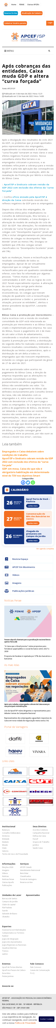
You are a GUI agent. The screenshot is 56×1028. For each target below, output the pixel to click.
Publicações (7, 885)
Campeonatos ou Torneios (13, 933)
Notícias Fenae (12, 600)
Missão (5, 845)
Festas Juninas (7, 976)
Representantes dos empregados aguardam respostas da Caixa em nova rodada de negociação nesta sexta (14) (28, 719)
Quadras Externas (9, 948)
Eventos (6, 963)
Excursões (6, 973)
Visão (4, 848)
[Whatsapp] (33, 482)
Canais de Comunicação (40, 970)
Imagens (16, 582)
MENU (10, 50)
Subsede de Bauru (9, 913)
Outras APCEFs (33, 4)
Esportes (6, 926)
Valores (5, 851)
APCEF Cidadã (25, 867)
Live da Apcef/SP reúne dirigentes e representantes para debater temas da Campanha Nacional (27, 711)
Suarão (5, 910)
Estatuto (5, 842)
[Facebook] (23, 482)
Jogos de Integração (10, 939)
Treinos (5, 951)
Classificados (25, 876)
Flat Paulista (7, 907)
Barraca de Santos (9, 898)
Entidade (5, 839)
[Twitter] (28, 482)
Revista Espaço (20, 559)
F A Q (32, 973)
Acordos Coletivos (40, 830)
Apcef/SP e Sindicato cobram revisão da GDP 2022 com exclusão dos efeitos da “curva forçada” (28, 187)
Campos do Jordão (10, 901)
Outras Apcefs (8, 882)
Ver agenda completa (45, 548)
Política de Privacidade (25, 1023)
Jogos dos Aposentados (12, 942)
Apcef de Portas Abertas (12, 967)
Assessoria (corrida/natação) (14, 930)
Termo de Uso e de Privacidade (15, 854)
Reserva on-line (26, 882)
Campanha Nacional (41, 833)
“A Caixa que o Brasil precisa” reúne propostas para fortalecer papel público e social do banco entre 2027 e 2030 (26, 649)
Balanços (6, 830)
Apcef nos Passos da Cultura (13, 970)
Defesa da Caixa (39, 836)
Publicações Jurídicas (23, 590)
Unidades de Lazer (11, 895)
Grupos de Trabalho (41, 842)
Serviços (24, 863)
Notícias (5, 876)
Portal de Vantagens (16, 727)
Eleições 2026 (7, 867)
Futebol (5, 936)
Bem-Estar (24, 873)
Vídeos (15, 574)
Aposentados (33, 895)
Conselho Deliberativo (11, 833)
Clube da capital (8, 904)
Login (50, 22)
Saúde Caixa (38, 848)
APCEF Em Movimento (23, 567)
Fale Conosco (37, 963)
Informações (8, 863)
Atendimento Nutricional (30, 870)
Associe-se (7, 986)
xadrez (5, 954)
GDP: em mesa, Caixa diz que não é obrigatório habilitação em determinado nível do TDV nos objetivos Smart (25, 472)
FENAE (21, 4)
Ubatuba (5, 916)
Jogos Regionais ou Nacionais (14, 945)
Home (13, 4)
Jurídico (36, 845)
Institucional (8, 826)
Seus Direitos (39, 826)
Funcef (35, 839)
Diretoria (5, 836)
